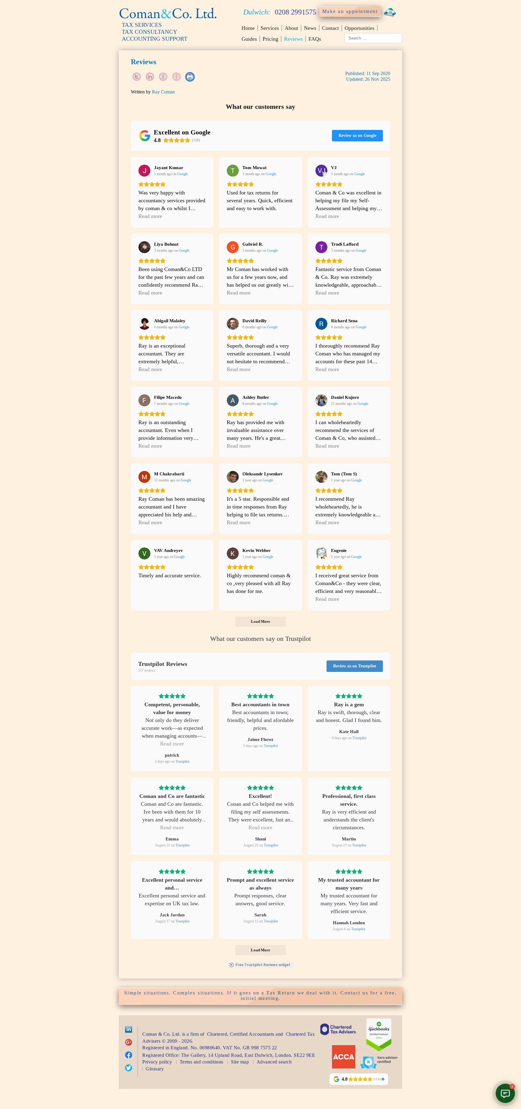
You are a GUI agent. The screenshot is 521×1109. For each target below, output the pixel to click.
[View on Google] (144, 171)
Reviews (293, 39)
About (291, 28)
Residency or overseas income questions (470, 1060)
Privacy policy (157, 1061)
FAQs (314, 39)
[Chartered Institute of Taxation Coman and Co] (338, 1038)
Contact (330, 28)
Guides (249, 39)
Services (269, 28)
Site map (240, 1061)
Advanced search (274, 1061)
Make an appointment (350, 11)
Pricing (270, 39)
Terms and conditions (201, 1061)
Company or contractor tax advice (481, 1078)
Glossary (155, 1068)
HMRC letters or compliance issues (480, 1028)
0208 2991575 (295, 12)
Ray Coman (163, 91)
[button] (505, 1093)
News (310, 28)
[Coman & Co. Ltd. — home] (168, 18)
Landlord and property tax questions (479, 1043)
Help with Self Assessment (488, 1014)
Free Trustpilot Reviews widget (262, 965)
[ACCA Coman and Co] (344, 1067)
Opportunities (359, 28)
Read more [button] (150, 216)
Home (248, 28)
